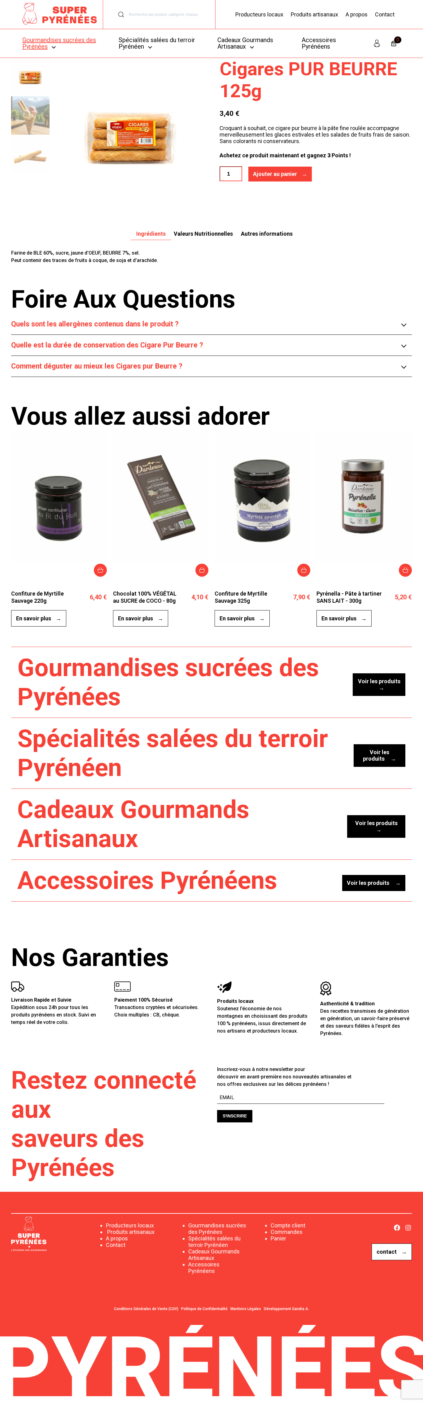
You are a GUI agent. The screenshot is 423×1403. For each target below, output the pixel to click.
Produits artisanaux (314, 14)
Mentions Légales (245, 1309)
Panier (278, 1238)
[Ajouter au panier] (100, 570)
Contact (385, 14)
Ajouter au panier (275, 174)
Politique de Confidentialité (204, 1309)
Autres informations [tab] (267, 233)
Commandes (287, 1232)
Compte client (288, 1225)
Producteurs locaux (259, 14)
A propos (357, 14)
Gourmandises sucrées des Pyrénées (217, 1228)
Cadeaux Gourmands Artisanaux (214, 1254)
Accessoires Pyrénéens (204, 1267)
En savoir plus (33, 618)
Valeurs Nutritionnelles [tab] (203, 233)
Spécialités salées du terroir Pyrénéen (214, 1241)
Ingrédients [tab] (151, 233)
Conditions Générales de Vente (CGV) (146, 1309)
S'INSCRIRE (235, 1115)
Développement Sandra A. (286, 1309)
